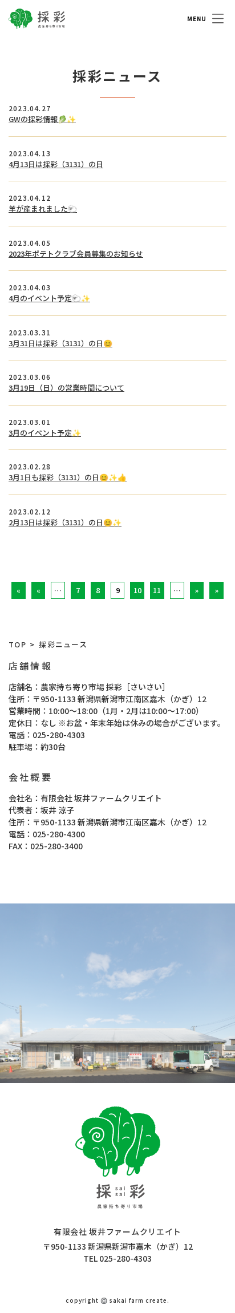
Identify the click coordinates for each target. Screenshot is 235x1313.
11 (157, 590)
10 (137, 590)
